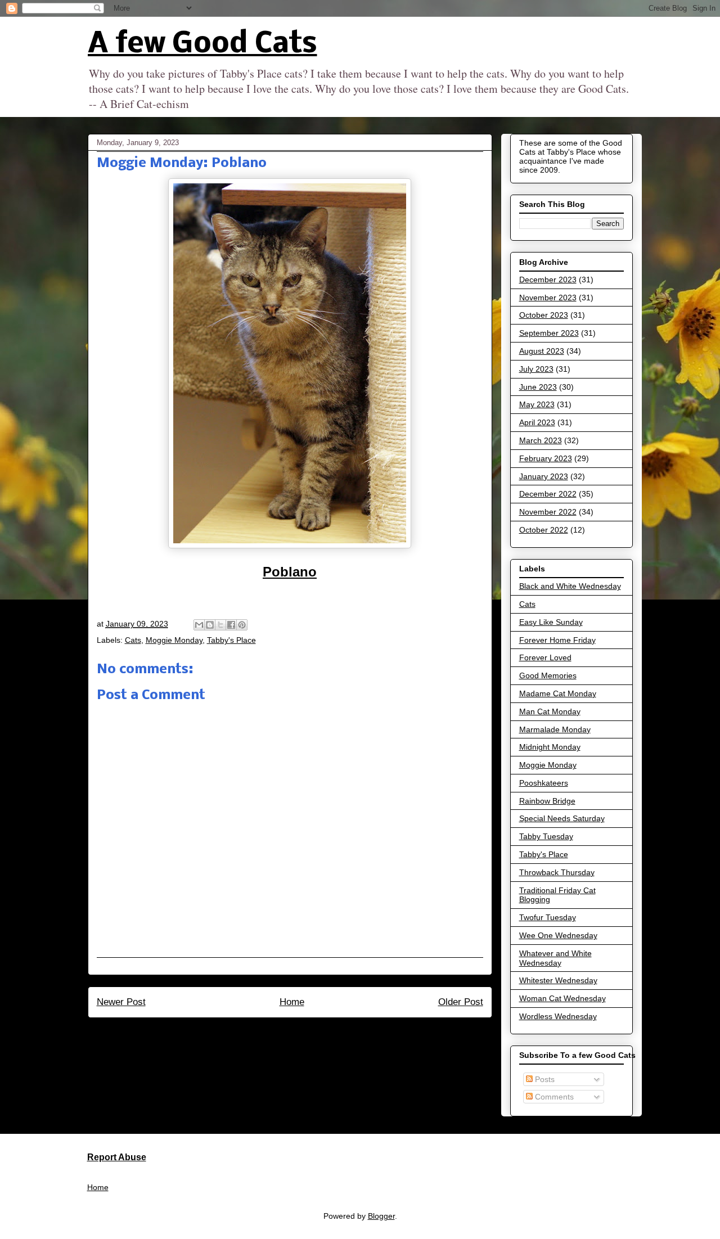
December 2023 (548, 279)
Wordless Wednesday (558, 1016)
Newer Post (121, 1002)
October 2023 (543, 314)
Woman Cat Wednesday (562, 998)
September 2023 (549, 332)
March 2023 (540, 440)
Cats (133, 640)
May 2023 (537, 404)
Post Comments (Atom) (314, 1032)
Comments (553, 1096)
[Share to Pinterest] (242, 624)
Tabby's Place (231, 640)
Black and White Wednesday (570, 586)
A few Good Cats (202, 44)
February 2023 (545, 458)
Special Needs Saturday (562, 818)
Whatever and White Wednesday (555, 958)
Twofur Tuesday (547, 917)
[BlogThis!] (209, 624)
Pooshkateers (543, 782)
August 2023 (541, 350)
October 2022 (543, 529)
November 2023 (548, 297)
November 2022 (548, 511)
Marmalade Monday (555, 729)
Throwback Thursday (557, 872)
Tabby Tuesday (546, 836)
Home (292, 1002)
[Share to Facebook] (231, 624)
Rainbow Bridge (547, 800)
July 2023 (536, 368)
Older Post (460, 1002)
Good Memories (548, 675)
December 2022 (548, 493)
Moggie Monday (174, 640)
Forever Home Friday (557, 640)
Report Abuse (116, 1157)
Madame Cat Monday (557, 693)
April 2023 (537, 422)
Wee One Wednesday (558, 935)
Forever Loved (545, 657)
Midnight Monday (549, 746)
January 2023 (543, 476)
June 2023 (538, 386)
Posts (544, 1079)
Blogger (381, 1215)
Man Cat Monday (549, 711)
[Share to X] (220, 624)
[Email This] (199, 624)
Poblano (290, 571)
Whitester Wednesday (558, 980)
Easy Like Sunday (551, 622)
